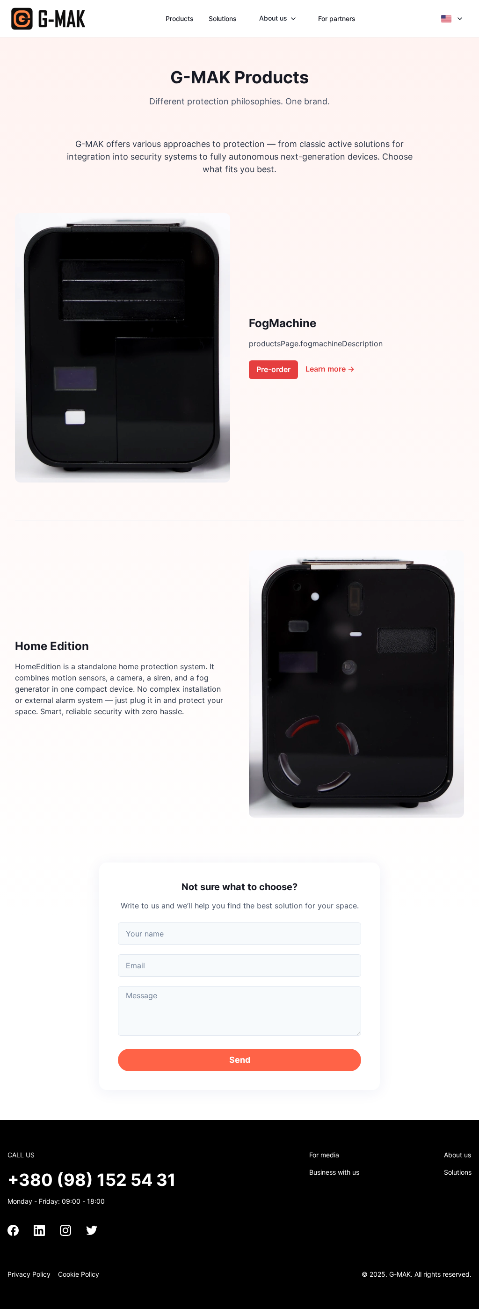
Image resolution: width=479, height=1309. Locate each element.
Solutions (223, 18)
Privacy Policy (29, 1274)
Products (180, 18)
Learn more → (330, 368)
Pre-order (273, 369)
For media (324, 1155)
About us (457, 1155)
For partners (337, 18)
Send (239, 1060)
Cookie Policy (78, 1274)
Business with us (334, 1172)
